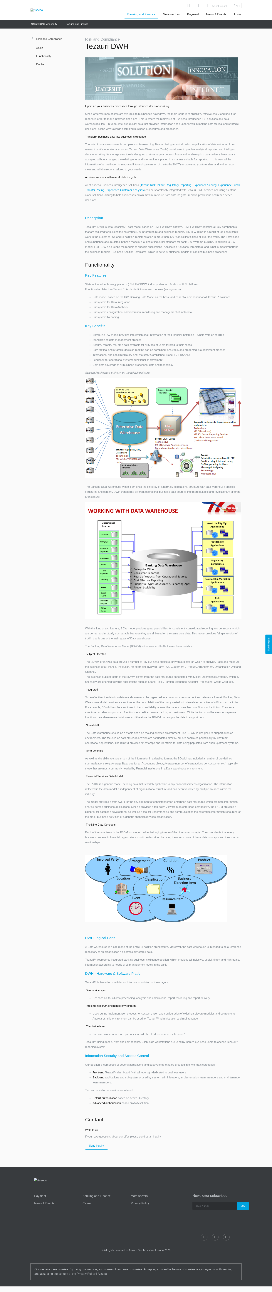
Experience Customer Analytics (125, 190)
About (237, 14)
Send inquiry (96, 1145)
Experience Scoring (204, 185)
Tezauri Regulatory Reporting (173, 185)
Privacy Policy (140, 1203)
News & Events (216, 14)
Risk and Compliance (47, 38)
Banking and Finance (141, 14)
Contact (41, 64)
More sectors (171, 14)
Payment (193, 14)
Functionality (43, 56)
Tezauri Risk (148, 185)
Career (87, 1203)
